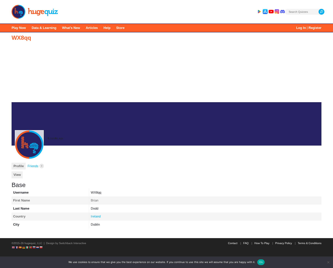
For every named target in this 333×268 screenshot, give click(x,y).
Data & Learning (44, 28)
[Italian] (27, 247)
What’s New (71, 28)
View (17, 175)
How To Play (261, 243)
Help (106, 28)
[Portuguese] (31, 247)
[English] (13, 247)
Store (120, 28)
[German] (24, 247)
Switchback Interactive (72, 243)
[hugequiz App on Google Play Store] (259, 12)
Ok (261, 262)
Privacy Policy (283, 243)
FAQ (246, 243)
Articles (92, 28)
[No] (328, 262)
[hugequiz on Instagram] (277, 12)
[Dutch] (38, 247)
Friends (35, 166)
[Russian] (34, 247)
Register (315, 28)
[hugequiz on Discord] (282, 12)
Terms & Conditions (309, 243)
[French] (17, 247)
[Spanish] (20, 247)
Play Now (19, 28)
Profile (18, 166)
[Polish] (41, 247)
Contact (232, 243)
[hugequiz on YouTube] (271, 12)
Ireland (96, 216)
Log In (301, 28)
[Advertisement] (166, 73)
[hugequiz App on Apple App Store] (265, 12)
